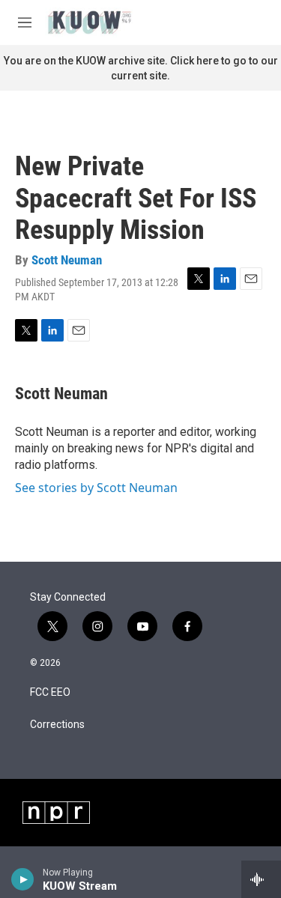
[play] (22, 879)
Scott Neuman (66, 259)
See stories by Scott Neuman (96, 487)
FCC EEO (50, 692)
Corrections (57, 724)
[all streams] (261, 879)
